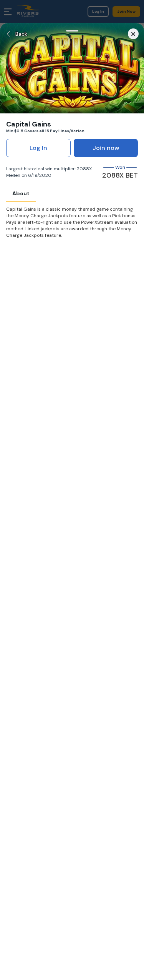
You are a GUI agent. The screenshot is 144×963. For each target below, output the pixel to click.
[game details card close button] (133, 33)
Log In (38, 148)
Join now (106, 148)
